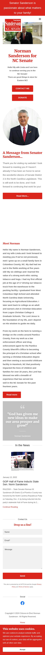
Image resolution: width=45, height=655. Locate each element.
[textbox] (22, 532)
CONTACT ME (22, 88)
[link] (13, 19)
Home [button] (22, 622)
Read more (11, 395)
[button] (40, 19)
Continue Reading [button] (10, 507)
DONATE (22, 97)
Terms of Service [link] (24, 587)
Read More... (22, 196)
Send (22, 576)
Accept (22, 649)
